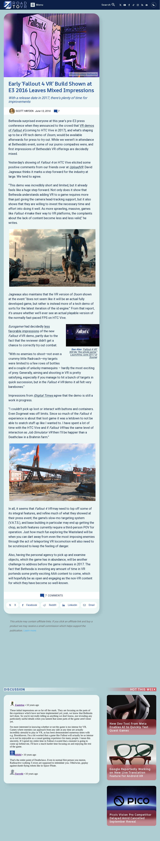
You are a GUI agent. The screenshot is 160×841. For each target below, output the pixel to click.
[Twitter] (120, 5)
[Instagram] (138, 5)
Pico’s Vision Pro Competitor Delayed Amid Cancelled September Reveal (130, 818)
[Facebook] (129, 5)
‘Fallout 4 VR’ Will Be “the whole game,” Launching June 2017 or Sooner (83, 353)
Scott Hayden (24, 110)
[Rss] (142, 5)
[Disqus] (52, 739)
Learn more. (29, 630)
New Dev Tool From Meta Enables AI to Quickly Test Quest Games (129, 727)
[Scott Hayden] (12, 111)
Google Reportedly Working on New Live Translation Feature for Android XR (130, 772)
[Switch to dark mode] (153, 4)
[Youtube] (124, 5)
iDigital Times (44, 395)
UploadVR (76, 167)
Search (106, 4)
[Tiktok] (133, 5)
